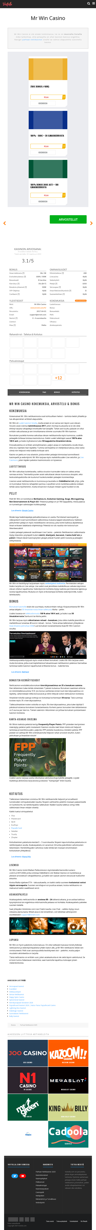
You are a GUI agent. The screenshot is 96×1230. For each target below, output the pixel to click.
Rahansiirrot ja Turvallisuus (46, 1199)
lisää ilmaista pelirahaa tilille (21, 626)
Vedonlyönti (40, 1202)
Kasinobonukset (42, 1175)
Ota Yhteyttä (84, 1221)
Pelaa (46, 97)
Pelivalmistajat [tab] (16, 361)
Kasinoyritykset (41, 1178)
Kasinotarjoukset (42, 1189)
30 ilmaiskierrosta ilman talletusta (37, 609)
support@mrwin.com (30, 914)
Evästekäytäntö (74, 1221)
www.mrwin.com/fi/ (38, 308)
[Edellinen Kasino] (4, 223)
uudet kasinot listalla (28, 423)
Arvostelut (68, 219)
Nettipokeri (40, 1196)
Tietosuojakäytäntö (61, 1221)
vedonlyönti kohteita (55, 583)
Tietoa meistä (50, 1221)
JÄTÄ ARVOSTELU (81, 301)
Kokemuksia (43, 103)
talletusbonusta (33, 613)
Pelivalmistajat (41, 1185)
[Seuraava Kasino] (91, 223)
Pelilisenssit (40, 1182)
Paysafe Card (16, 828)
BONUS (57, 392)
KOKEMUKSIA (24, 392)
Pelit (44, 392)
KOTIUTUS (76, 392)
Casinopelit (40, 1192)
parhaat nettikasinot (32, 40)
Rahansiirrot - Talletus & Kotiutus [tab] (25, 334)
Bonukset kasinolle (17, 606)
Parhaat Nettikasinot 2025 (46, 1172)
